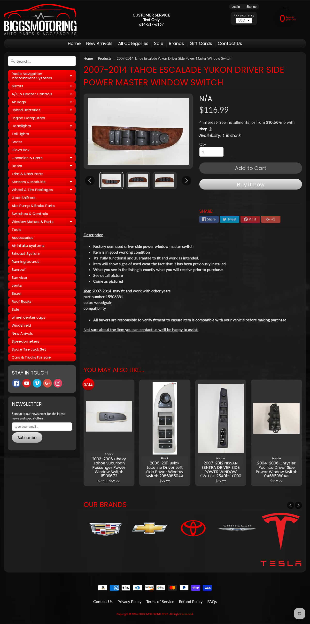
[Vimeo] (37, 383)
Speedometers (25, 341)
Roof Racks (21, 301)
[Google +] (47, 383)
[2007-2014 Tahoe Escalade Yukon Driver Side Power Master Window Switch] (111, 180)
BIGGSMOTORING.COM (153, 614)
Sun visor (19, 277)
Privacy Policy (129, 601)
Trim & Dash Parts (27, 173)
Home (74, 43)
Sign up (251, 6)
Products (104, 58)
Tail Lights (20, 133)
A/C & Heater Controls (44, 94)
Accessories (22, 237)
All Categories (133, 43)
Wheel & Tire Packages (44, 190)
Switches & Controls (30, 213)
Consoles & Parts (44, 158)
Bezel (16, 293)
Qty (202, 144)
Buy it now (250, 184)
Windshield (21, 325)
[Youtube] (26, 383)
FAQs (212, 601)
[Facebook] (16, 383)
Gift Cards (201, 43)
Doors (44, 166)
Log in (236, 6)
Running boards (25, 261)
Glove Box (20, 149)
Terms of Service (160, 601)
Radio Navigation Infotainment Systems (44, 76)
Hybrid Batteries (44, 110)
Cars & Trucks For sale (31, 357)
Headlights (44, 126)
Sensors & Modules (44, 182)
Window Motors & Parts (44, 222)
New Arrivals (99, 43)
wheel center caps (28, 317)
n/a (205, 98)
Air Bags (44, 102)
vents (17, 285)
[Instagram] (58, 383)
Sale (158, 43)
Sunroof (19, 269)
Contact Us (230, 43)
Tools (16, 229)
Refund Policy (190, 601)
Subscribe (27, 437)
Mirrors (44, 86)
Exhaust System (26, 253)
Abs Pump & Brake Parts (33, 205)
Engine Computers (28, 117)
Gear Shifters (23, 197)
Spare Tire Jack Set (29, 349)
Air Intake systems (28, 245)
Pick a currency (243, 15)
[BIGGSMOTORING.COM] (40, 19)
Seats (17, 141)
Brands (176, 43)
